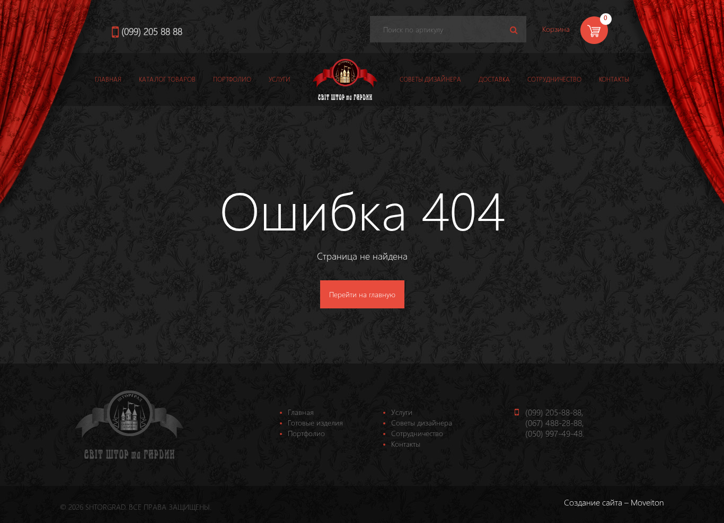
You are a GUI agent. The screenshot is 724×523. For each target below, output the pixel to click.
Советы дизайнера (430, 79)
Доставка (494, 79)
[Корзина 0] (575, 43)
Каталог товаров (167, 79)
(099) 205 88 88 (151, 31)
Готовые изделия (315, 423)
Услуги (279, 79)
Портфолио (232, 79)
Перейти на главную (362, 294)
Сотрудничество (554, 79)
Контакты (614, 79)
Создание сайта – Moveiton (614, 502)
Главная (108, 79)
